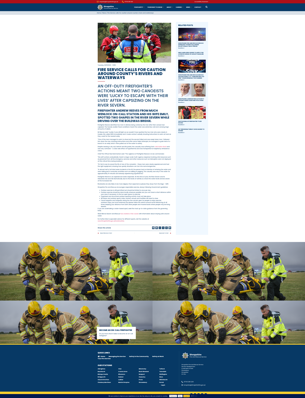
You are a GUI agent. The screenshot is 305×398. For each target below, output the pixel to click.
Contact (197, 7)
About (169, 7)
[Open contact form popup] (206, 7)
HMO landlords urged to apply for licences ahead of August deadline (191, 53)
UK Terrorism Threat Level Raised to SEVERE (191, 130)
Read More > (181, 48)
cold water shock (160, 147)
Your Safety (138, 7)
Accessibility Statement (201, 1)
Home (99, 13)
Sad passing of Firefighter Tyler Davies (190, 122)
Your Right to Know (154, 7)
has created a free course (129, 214)
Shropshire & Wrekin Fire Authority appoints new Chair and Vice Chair (191, 99)
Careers (179, 7)
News (188, 7)
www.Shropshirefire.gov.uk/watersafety (111, 221)
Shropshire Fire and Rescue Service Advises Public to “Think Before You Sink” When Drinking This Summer (191, 76)
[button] (153, 228)
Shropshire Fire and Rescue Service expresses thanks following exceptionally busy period (190, 44)
